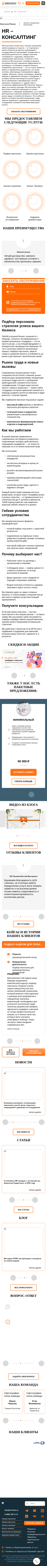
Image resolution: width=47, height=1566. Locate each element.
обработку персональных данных (23, 304)
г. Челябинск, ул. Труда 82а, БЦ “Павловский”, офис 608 (24, 1551)
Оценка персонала (8, 1522)
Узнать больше (13, 1029)
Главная (7, 12)
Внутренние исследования (11, 1532)
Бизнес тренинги (8, 1528)
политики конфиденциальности (22, 301)
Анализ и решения (8, 1525)
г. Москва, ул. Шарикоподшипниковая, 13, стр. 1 (21, 1547)
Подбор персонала (9, 1519)
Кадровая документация (10, 1535)
